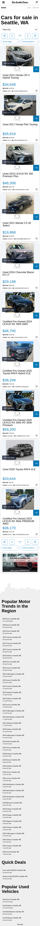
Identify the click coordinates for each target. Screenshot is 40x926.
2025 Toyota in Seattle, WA (12, 644)
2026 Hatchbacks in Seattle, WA (13, 798)
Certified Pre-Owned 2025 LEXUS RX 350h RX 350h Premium (17, 422)
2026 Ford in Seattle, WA (11, 853)
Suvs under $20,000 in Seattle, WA (14, 871)
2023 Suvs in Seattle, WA (11, 632)
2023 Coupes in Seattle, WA (12, 847)
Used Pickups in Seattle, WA (12, 919)
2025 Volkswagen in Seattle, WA (13, 675)
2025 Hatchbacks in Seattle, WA (13, 792)
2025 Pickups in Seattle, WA (12, 816)
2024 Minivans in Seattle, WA (12, 804)
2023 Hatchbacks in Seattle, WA (13, 718)
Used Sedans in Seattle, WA (12, 907)
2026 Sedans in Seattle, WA (12, 767)
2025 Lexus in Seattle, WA (11, 706)
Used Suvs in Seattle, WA (11, 901)
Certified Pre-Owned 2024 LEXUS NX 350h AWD (17, 322)
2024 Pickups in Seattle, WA (12, 755)
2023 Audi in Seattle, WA (11, 743)
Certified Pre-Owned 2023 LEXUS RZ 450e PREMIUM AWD (18, 521)
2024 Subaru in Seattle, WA (12, 730)
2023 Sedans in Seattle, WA (12, 724)
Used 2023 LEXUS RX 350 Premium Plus (18, 175)
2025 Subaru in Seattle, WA (12, 700)
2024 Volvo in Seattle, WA (11, 773)
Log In (29, 8)
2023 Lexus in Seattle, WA (11, 669)
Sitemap (20, 924)
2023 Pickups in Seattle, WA (12, 810)
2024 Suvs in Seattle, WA (11, 626)
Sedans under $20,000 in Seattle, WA (15, 877)
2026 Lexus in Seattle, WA (11, 779)
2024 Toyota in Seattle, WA (12, 638)
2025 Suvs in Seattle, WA (11, 620)
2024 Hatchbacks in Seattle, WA (13, 785)
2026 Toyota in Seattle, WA (12, 651)
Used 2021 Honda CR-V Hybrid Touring (16, 76)
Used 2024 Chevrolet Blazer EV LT (18, 273)
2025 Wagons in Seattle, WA (12, 822)
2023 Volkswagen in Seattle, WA (13, 712)
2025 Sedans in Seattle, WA (12, 694)
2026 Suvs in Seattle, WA (11, 663)
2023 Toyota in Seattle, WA (12, 687)
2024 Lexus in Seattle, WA (11, 681)
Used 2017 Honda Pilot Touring (20, 124)
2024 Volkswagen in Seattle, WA (13, 736)
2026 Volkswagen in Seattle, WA (13, 835)
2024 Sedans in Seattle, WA (12, 657)
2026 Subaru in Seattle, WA (12, 841)
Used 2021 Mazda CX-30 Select (17, 224)
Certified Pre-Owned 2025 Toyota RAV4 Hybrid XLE (17, 372)
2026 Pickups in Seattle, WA (12, 828)
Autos (3, 7)
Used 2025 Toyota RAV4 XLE (19, 469)
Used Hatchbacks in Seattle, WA (13, 913)
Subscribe (36, 8)
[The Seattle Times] (20, 2)
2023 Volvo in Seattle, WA (11, 749)
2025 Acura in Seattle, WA (11, 761)
